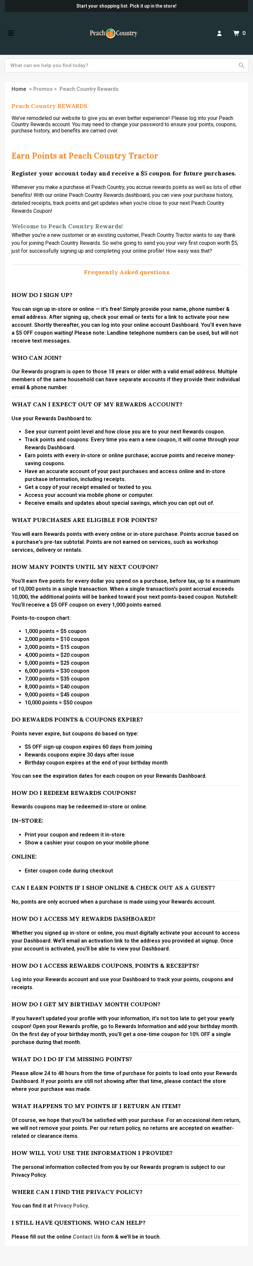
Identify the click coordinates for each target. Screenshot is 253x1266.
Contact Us (86, 1237)
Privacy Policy (71, 1206)
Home (19, 89)
